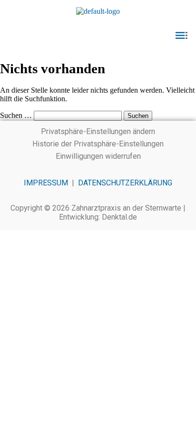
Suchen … (16, 115)
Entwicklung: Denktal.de (98, 217)
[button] (98, 36)
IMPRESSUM (46, 182)
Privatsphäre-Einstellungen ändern (98, 131)
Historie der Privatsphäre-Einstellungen (98, 143)
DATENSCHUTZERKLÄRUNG (125, 182)
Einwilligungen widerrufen (98, 156)
